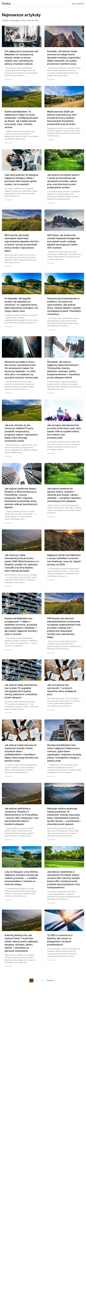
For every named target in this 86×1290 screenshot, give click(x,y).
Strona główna (78, 3)
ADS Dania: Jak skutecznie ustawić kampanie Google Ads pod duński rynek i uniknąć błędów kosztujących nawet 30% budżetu (63, 241)
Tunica (6, 3)
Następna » (51, 980)
